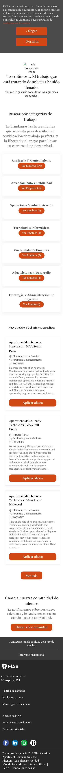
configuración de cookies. (16, 23)
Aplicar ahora (39, 403)
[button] (31, 575)
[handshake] (33, 742)
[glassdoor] (24, 742)
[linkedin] (15, 742)
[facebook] (5, 742)
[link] (31, 627)
